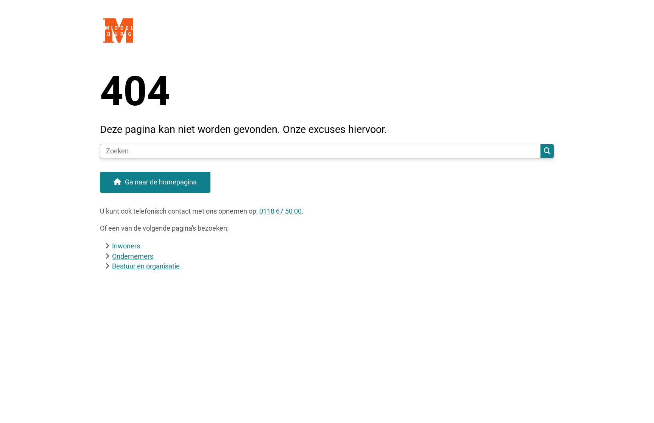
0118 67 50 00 (280, 211)
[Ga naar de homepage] (323, 30)
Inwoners (126, 246)
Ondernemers (132, 256)
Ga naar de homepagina (161, 182)
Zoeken (547, 151)
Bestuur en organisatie (146, 266)
